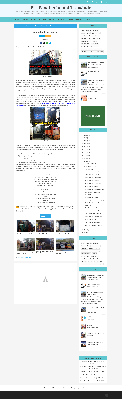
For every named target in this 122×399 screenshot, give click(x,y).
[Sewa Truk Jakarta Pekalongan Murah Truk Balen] (45, 244)
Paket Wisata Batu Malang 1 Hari (92, 375)
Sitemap (54, 388)
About (23, 2)
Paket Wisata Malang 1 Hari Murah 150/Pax (92, 381)
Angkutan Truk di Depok (92, 172)
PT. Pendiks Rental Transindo (67, 395)
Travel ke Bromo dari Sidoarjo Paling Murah (92, 378)
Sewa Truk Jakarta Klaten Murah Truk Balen (44, 234)
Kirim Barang (84, 38)
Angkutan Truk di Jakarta (92, 211)
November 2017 (90, 166)
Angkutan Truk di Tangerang (93, 177)
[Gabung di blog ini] (101, 2)
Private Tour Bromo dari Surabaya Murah (92, 372)
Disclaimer (64, 388)
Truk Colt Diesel (98, 49)
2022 (85, 146)
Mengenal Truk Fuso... (94, 71)
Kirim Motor (92, 38)
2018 (85, 158)
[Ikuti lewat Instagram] (87, 2)
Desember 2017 (90, 163)
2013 (85, 232)
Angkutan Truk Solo (90, 219)
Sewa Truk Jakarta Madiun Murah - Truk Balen (26, 234)
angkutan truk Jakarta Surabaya (52, 103)
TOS (84, 388)
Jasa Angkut (84, 35)
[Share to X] (44, 43)
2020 (85, 152)
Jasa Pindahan (35, 19)
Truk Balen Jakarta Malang (92, 222)
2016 (85, 230)
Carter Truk (89, 30)
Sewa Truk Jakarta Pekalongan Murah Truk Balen (44, 252)
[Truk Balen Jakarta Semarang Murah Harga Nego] (26, 244)
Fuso (88, 33)
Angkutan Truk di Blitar (91, 197)
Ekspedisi (95, 30)
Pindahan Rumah (85, 43)
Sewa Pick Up (94, 43)
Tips (98, 46)
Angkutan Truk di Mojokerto (93, 183)
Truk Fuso (83, 51)
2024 (85, 141)
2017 (85, 161)
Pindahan (94, 41)
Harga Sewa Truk (96, 33)
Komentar (28, 257)
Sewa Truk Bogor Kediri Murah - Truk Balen (64, 234)
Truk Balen (48, 36)
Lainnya (87, 19)
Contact (39, 2)
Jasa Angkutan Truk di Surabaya (94, 214)
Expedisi (83, 33)
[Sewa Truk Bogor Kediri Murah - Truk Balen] (65, 226)
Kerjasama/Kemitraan (75, 19)
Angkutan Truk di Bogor (92, 175)
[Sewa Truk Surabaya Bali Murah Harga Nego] (65, 244)
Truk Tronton (91, 51)
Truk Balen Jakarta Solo (92, 208)
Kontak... (90, 96)
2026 (85, 135)
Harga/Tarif (61, 19)
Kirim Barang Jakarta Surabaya (94, 225)
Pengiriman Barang (49, 19)
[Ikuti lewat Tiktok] (97, 2)
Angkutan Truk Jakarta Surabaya (94, 216)
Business (30, 2)
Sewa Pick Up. (84, 46)
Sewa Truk (25, 19)
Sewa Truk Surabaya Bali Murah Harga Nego (64, 252)
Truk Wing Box (99, 51)
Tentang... (89, 325)
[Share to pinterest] (50, 43)
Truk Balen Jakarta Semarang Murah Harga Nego (25, 252)
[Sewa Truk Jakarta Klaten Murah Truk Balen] (45, 226)
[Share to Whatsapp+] (47, 43)
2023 (85, 144)
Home (16, 2)
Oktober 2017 (90, 169)
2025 (85, 138)
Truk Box (90, 49)
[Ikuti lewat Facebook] (92, 2)
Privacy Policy (75, 388)
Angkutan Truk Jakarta (91, 186)
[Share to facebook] (41, 43)
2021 (85, 149)
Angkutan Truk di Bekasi (92, 180)
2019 (85, 155)
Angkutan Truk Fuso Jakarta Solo (94, 189)
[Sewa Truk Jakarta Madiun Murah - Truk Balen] (26, 226)
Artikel (83, 30)
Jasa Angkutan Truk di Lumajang (94, 200)
